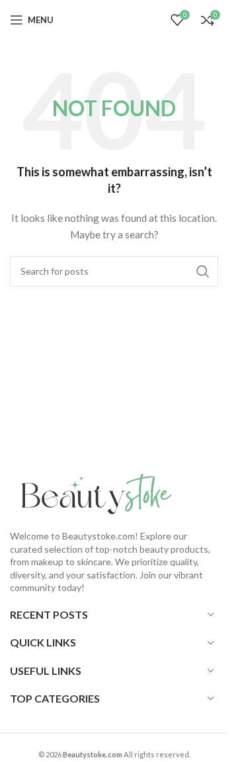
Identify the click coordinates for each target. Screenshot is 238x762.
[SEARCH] (203, 271)
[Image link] (92, 493)
